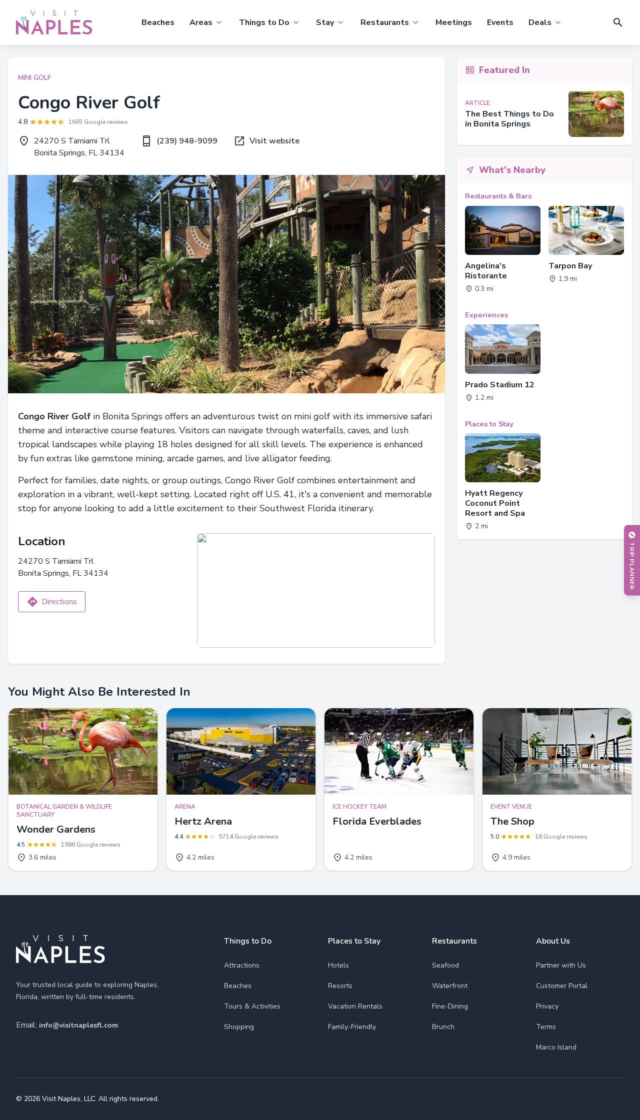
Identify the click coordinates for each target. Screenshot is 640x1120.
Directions (59, 601)
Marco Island (556, 1047)
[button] (618, 22)
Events (500, 22)
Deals (540, 22)
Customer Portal (562, 986)
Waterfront (450, 986)
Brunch (443, 1027)
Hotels (338, 965)
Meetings (454, 22)
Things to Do (264, 22)
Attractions (242, 965)
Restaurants (384, 22)
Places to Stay (354, 941)
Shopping (239, 1027)
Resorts (340, 986)
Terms (546, 1027)
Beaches (158, 22)
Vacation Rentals (355, 1006)
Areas (201, 22)
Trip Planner (632, 565)
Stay (325, 22)
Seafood (445, 965)
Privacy (547, 1006)
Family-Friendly (352, 1027)
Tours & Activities (252, 1006)
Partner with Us (561, 965)
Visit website (275, 140)
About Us (553, 941)
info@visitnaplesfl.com (78, 1025)
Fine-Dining (450, 1006)
